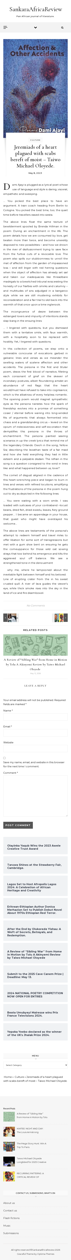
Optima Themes (45, 1254)
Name (8, 710)
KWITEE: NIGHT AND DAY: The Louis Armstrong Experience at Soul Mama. (30, 1130)
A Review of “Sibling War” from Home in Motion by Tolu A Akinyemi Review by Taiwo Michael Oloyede (35, 664)
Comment (10, 772)
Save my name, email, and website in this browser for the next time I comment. (33, 764)
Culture (35, 140)
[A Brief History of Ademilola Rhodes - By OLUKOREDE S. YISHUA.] (10, 618)
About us (9, 1203)
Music (7, 1225)
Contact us (10, 1210)
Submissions (11, 1233)
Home (8, 1076)
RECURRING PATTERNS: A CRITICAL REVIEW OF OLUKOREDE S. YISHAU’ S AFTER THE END (31, 1175)
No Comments (36, 605)
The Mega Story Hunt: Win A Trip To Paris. (31, 1145)
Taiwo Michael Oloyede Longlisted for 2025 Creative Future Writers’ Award (31, 1160)
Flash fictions (11, 1218)
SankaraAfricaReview (35, 9)
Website (8, 742)
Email (7, 726)
